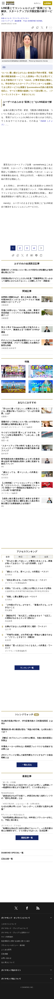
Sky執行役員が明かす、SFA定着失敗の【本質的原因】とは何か (27, 722)
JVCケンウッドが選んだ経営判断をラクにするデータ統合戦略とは (27, 756)
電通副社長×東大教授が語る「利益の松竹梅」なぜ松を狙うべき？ (27, 730)
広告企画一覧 (7, 858)
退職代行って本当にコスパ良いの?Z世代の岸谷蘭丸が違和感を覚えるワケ (27, 271)
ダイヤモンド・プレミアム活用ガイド (15, 932)
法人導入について (8, 962)
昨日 (21, 556)
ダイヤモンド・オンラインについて (15, 917)
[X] (16, 909)
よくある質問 (6, 949)
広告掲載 (4, 954)
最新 (8, 556)
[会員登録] (47, 3)
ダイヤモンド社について (11, 978)
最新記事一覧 (27, 837)
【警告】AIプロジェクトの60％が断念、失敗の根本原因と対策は (27, 739)
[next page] (41, 248)
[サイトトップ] (10, 3)
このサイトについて (8, 924)
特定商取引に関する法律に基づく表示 (15, 941)
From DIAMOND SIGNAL (33, 21)
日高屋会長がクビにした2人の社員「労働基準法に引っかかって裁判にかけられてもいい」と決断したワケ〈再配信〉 (27, 279)
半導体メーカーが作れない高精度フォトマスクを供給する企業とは (27, 747)
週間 (33, 556)
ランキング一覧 (27, 667)
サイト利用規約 (7, 936)
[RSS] (37, 909)
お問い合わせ (6, 958)
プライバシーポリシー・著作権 (13, 945)
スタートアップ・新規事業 (11, 21)
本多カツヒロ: (15, 18)
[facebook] (27, 909)
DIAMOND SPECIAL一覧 (12, 852)
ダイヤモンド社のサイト (11, 970)
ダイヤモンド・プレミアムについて (14, 928)
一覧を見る (27, 764)
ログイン (37, 3)
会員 (46, 556)
